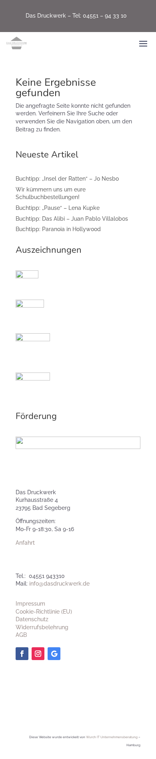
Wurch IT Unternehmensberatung (112, 737)
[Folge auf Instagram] (38, 653)
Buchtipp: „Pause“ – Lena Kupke (58, 208)
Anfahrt (25, 543)
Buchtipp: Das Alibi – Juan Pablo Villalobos (72, 218)
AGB (21, 635)
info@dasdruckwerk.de (59, 583)
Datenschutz (32, 619)
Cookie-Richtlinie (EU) (44, 611)
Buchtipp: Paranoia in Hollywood (58, 229)
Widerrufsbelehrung (42, 627)
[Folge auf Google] (54, 653)
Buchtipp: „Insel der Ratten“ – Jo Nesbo (67, 178)
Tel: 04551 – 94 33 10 (99, 15)
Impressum (30, 603)
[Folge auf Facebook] (22, 653)
